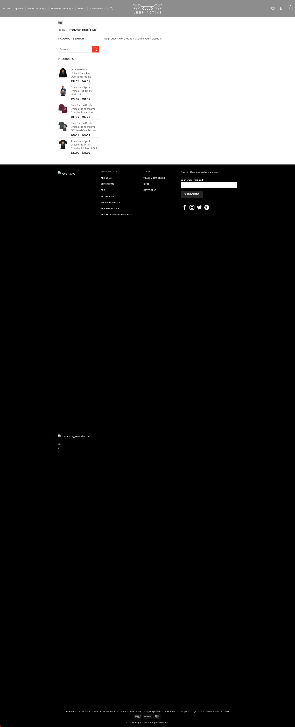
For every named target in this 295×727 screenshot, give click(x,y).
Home (61, 29)
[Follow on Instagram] (191, 208)
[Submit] (95, 49)
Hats (80, 8)
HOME (6, 8)
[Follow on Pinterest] (206, 208)
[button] (111, 8)
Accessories (96, 8)
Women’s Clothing (61, 8)
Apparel (19, 8)
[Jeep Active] (147, 9)
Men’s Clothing (36, 8)
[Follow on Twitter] (199, 208)
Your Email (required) (192, 179)
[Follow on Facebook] (184, 208)
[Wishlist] (273, 8)
